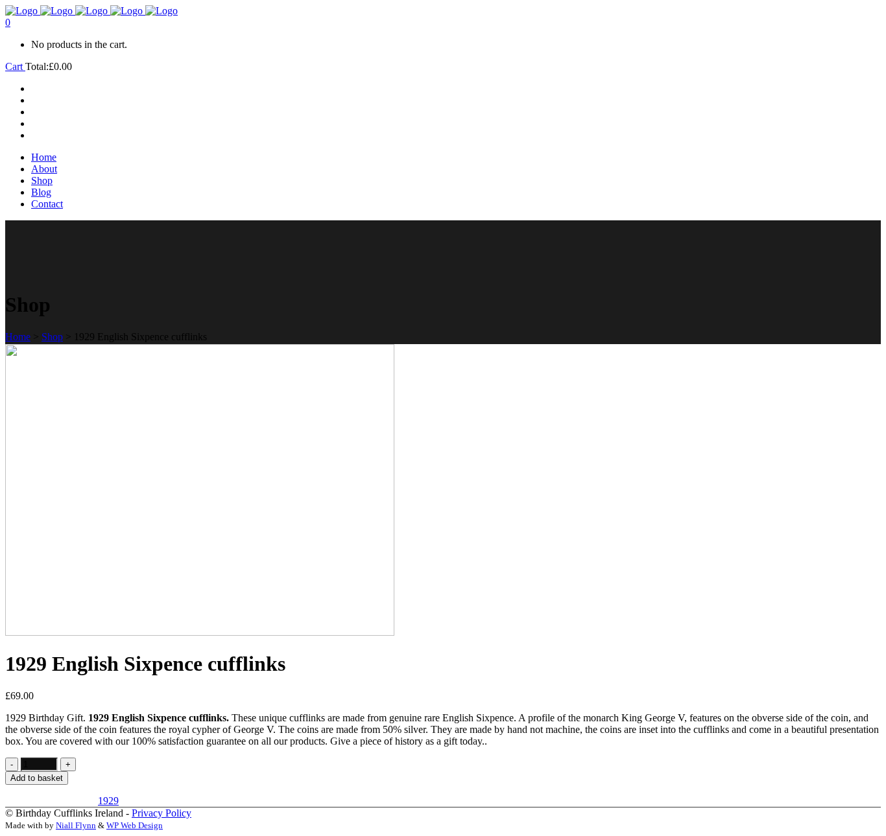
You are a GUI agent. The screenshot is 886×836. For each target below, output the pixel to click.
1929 (108, 800)
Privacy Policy (161, 813)
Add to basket (36, 778)
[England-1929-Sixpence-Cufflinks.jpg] (199, 632)
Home (17, 336)
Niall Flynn (76, 825)
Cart (15, 66)
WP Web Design (134, 825)
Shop (52, 336)
